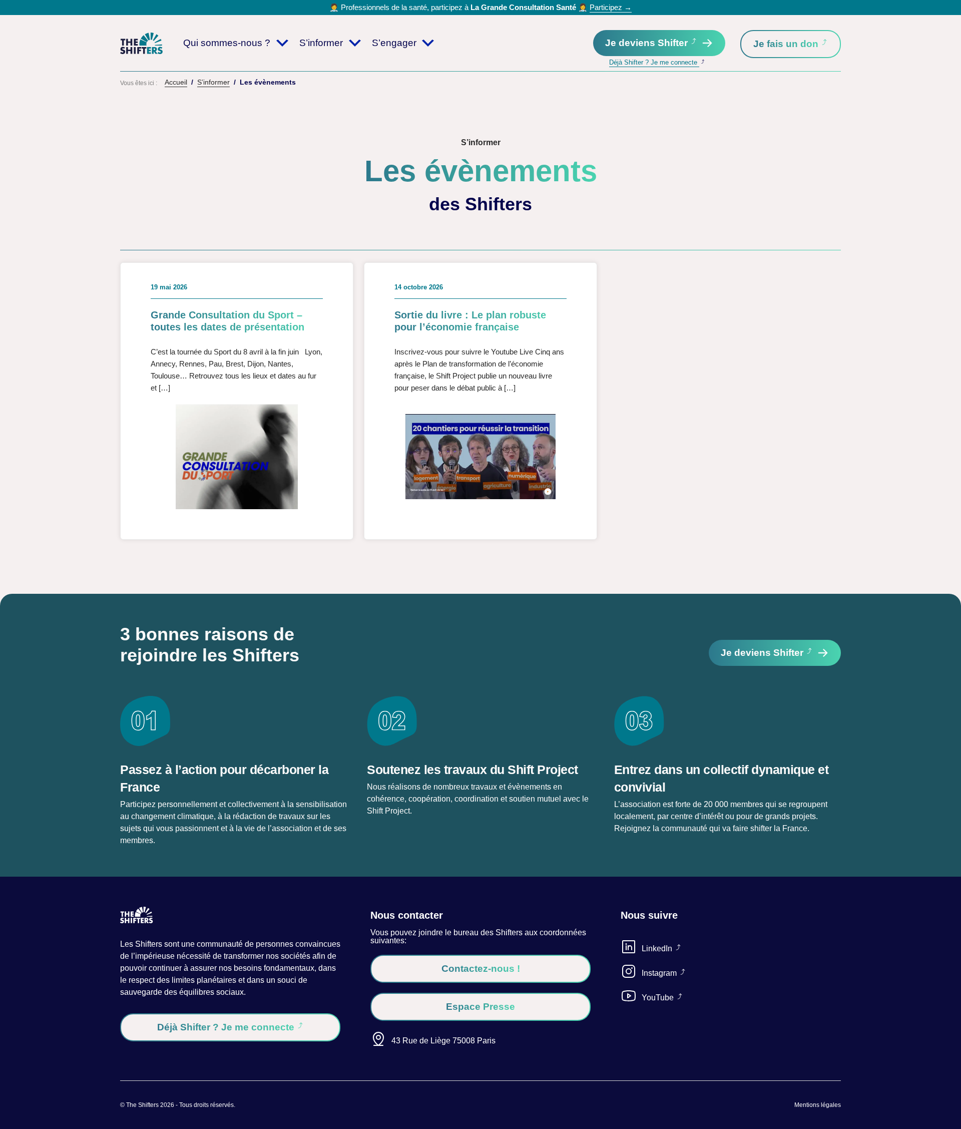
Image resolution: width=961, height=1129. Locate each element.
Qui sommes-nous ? (226, 43)
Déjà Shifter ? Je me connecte (654, 62)
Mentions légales (817, 1104)
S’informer (321, 43)
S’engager (394, 43)
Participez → (611, 7)
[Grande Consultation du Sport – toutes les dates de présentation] (237, 401)
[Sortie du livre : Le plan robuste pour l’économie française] (480, 401)
